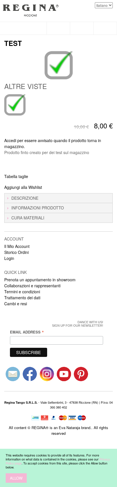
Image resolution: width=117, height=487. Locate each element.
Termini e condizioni (22, 291)
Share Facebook (54, 187)
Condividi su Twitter (65, 187)
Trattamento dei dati (22, 297)
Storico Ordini (16, 252)
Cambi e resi (15, 303)
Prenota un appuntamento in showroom (40, 279)
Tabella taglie (16, 176)
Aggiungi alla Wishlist (23, 187)
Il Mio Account (17, 246)
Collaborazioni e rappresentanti (32, 285)
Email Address (27, 332)
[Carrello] (105, 28)
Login (9, 258)
